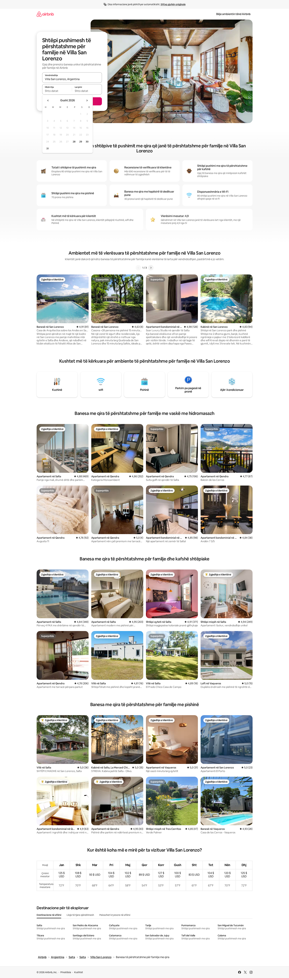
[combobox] (72, 79)
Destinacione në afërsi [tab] (49, 914)
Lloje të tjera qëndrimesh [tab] (80, 914)
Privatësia (65, 972)
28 (74, 141)
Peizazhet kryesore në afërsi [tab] (114, 914)
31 (47, 148)
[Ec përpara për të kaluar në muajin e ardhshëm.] (87, 100)
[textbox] (57, 91)
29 (80, 141)
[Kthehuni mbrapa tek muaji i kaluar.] (48, 100)
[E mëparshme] (138, 267)
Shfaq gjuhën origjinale (173, 4)
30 (87, 141)
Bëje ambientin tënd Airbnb (233, 14)
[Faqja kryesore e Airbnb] (45, 14)
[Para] (151, 267)
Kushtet (78, 972)
